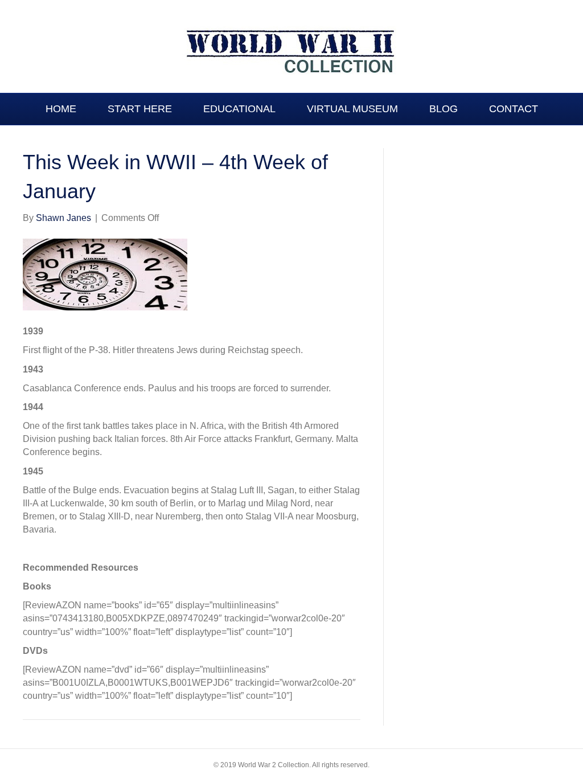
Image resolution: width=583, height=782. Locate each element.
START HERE (140, 108)
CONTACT (513, 108)
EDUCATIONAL (239, 108)
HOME (61, 108)
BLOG (443, 108)
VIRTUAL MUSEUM (352, 108)
